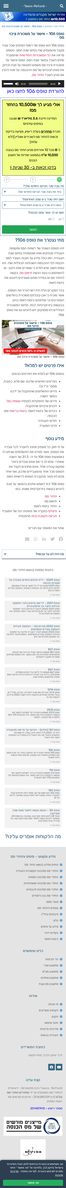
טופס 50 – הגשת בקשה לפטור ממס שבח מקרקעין (36, 812)
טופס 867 (54, 669)
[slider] (9, 83)
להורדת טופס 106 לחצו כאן (35, 91)
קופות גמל (13, 401)
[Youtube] (59, 1067)
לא (50, 219)
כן (60, 219)
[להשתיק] (17, 84)
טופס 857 (54, 649)
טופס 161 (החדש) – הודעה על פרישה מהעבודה (33, 729)
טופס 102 (54, 790)
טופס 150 (54, 750)
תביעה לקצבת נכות (44, 516)
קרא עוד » (55, 595)
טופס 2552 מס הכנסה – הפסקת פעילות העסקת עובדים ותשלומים (36, 628)
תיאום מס (26, 273)
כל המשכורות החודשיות (35, 55)
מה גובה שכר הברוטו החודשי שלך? (43, 186)
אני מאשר (33, 1182)
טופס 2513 (53, 709)
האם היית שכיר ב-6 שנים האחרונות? (43, 199)
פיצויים (52, 511)
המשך (33, 229)
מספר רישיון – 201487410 (46, 1108)
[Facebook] (51, 1067)
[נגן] (59, 84)
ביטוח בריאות (18, 411)
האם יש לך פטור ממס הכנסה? (46, 212)
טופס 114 (54, 770)
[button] (6, 6)
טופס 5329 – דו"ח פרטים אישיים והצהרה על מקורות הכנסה (34, 581)
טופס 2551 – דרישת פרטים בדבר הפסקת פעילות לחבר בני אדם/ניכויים (36, 604)
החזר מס (59, 26)
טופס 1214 (53, 689)
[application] (33, 83)
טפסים (48, 26)
